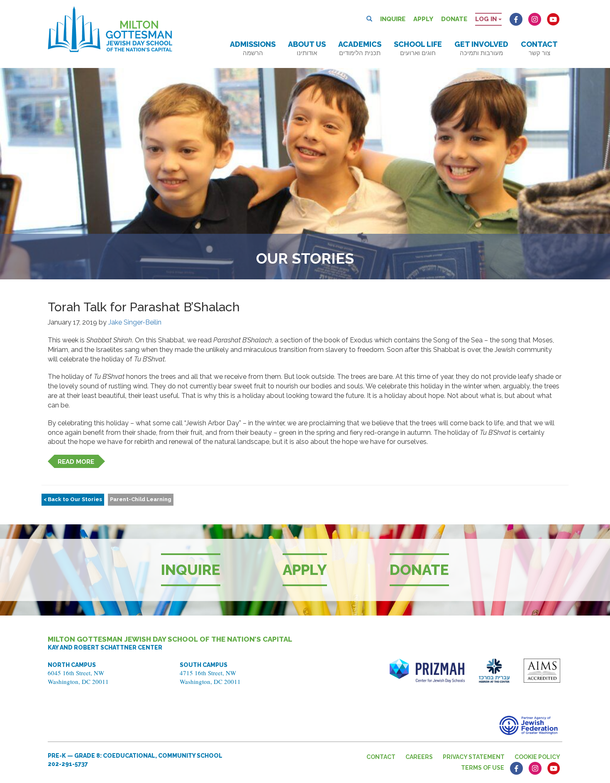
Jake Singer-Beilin (134, 322)
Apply (423, 19)
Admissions (253, 48)
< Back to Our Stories (73, 499)
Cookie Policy (537, 757)
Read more (76, 461)
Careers (419, 757)
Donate (454, 19)
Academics (359, 48)
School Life (418, 48)
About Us (307, 48)
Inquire (392, 19)
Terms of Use (482, 767)
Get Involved (481, 48)
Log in (486, 19)
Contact (539, 48)
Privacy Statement (474, 757)
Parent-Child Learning (140, 499)
